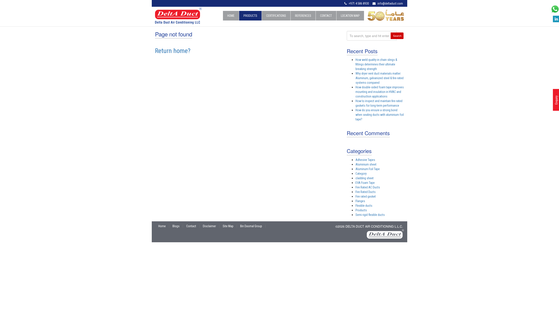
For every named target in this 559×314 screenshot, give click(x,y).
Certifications (276, 15)
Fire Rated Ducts (365, 192)
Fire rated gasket (365, 196)
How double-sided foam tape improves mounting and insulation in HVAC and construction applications (379, 91)
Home (231, 15)
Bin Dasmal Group (251, 226)
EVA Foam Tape (365, 182)
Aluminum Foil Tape (367, 169)
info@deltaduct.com (390, 3)
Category (361, 173)
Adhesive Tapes (365, 160)
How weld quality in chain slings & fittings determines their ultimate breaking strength (376, 64)
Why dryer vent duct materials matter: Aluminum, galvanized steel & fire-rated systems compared (379, 78)
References (303, 15)
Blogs (176, 226)
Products (250, 15)
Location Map (350, 15)
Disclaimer (209, 226)
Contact (326, 15)
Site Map (228, 226)
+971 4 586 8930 (359, 3)
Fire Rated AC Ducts (367, 187)
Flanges (360, 201)
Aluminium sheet (365, 164)
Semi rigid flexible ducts (370, 215)
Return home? (172, 51)
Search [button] (397, 36)
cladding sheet (364, 178)
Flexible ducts (363, 205)
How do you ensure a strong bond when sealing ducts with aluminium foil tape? (379, 114)
